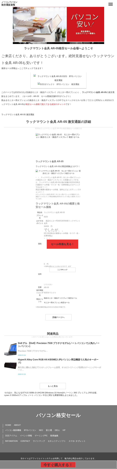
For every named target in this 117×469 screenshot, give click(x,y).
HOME (8, 425)
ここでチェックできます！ (31, 68)
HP (64, 430)
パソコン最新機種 (13, 430)
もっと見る (53, 386)
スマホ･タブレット (77, 441)
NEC (41, 430)
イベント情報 (26, 435)
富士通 (49, 430)
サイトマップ (39, 441)
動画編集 (54, 435)
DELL (57, 430)
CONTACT (25, 441)
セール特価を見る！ (62, 244)
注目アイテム (11, 435)
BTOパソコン (30, 430)
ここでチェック (62, 269)
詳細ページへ (58, 317)
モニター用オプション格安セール (57, 303)
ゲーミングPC (41, 435)
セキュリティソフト (57, 441)
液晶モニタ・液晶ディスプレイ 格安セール (60, 298)
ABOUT (17, 425)
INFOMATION (11, 441)
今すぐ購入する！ (58, 465)
